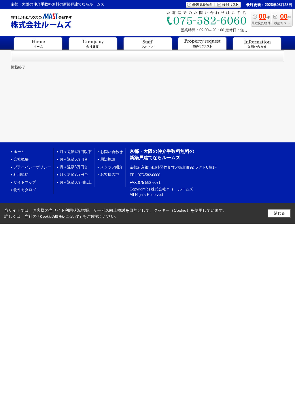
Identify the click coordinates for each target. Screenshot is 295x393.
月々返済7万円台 (74, 174)
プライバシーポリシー (32, 167)
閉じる (279, 213)
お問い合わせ (111, 152)
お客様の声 (109, 174)
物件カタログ (25, 190)
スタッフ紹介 (111, 167)
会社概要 (21, 159)
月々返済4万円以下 (76, 152)
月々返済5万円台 (74, 159)
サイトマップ (25, 182)
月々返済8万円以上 (76, 182)
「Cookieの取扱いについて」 (60, 217)
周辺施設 (107, 159)
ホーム (19, 152)
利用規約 (21, 174)
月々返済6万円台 (74, 167)
